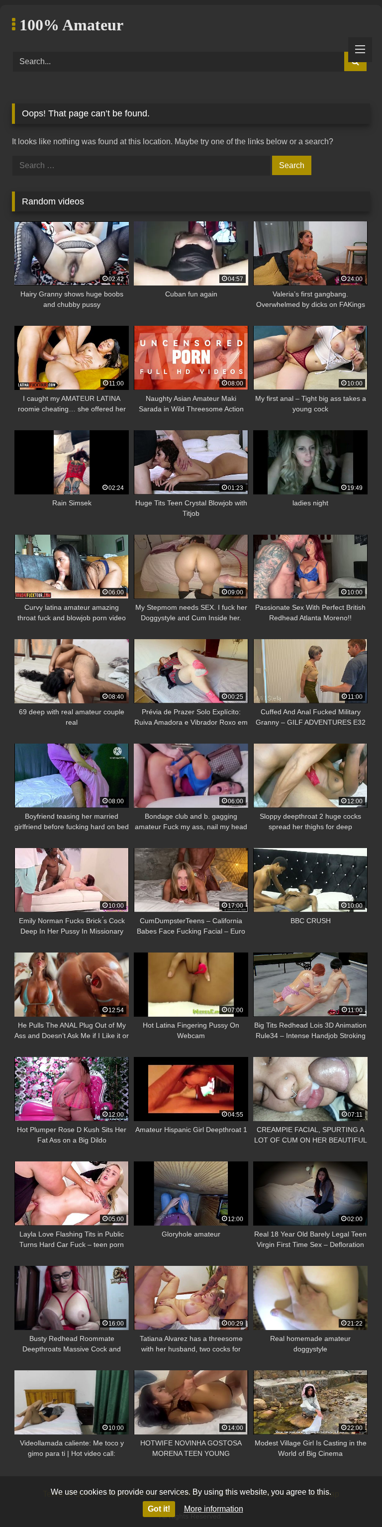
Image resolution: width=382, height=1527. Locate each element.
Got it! (159, 1509)
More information (213, 1509)
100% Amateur (69, 25)
